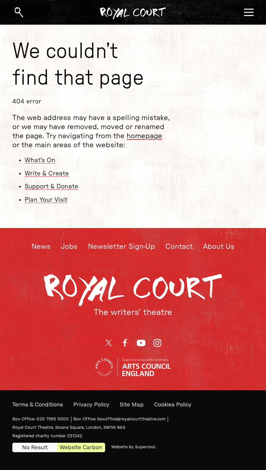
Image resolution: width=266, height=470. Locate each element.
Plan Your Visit (46, 200)
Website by (133, 447)
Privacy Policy (91, 404)
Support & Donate (51, 187)
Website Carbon (81, 447)
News (41, 246)
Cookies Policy (172, 404)
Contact (179, 246)
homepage (144, 136)
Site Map (132, 404)
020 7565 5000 (52, 419)
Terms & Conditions (37, 404)
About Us (219, 246)
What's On (40, 160)
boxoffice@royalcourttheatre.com (131, 419)
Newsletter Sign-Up (121, 246)
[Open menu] (249, 12)
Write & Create (47, 174)
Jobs (69, 246)
